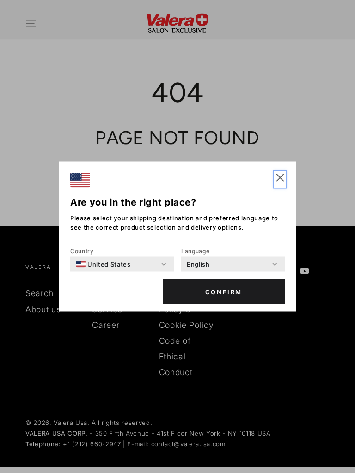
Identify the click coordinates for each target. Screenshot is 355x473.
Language (195, 251)
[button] (280, 180)
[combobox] (103, 264)
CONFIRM (223, 291)
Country (82, 251)
